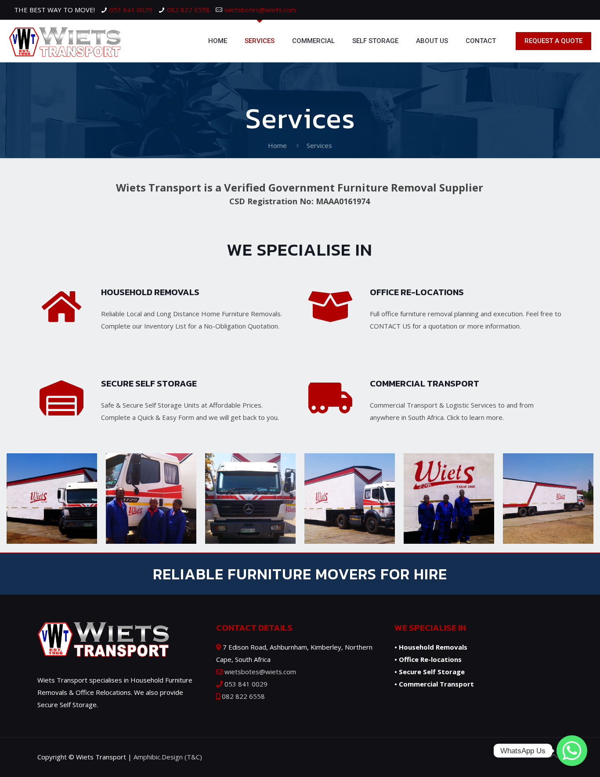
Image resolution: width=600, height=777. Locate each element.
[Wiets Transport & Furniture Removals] (65, 41)
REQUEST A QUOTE (553, 41)
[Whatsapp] (572, 750)
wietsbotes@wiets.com (260, 9)
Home (277, 145)
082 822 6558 (188, 9)
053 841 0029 (130, 9)
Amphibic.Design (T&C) (168, 756)
